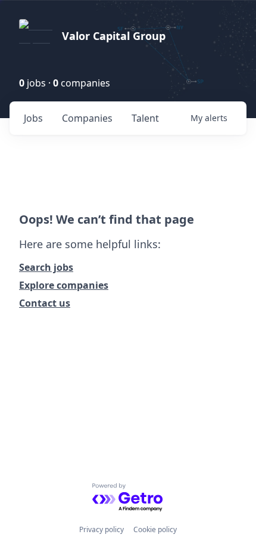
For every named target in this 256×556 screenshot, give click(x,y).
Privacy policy (101, 529)
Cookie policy (155, 529)
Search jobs (46, 267)
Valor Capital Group (114, 36)
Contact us (44, 303)
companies (87, 118)
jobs (33, 118)
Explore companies (63, 285)
